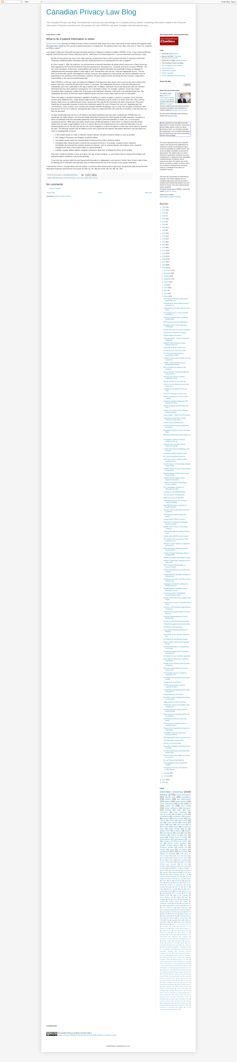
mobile (172, 988)
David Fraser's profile (169, 70)
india (178, 982)
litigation (188, 831)
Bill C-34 (188, 912)
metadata (183, 899)
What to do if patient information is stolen (177, 558)
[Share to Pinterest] (95, 175)
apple (177, 967)
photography (187, 909)
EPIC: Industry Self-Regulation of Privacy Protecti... (175, 566)
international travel (182, 862)
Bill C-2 (186, 887)
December (167, 270)
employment (176, 872)
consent (188, 972)
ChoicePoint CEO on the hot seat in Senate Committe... (175, 501)
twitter (167, 945)
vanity (178, 833)
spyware (186, 1003)
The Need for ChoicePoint (172, 682)
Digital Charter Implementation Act (181, 928)
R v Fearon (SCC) (182, 918)
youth (177, 1009)
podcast (175, 54)
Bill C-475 (186, 947)
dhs (185, 845)
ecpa (180, 976)
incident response (167, 982)
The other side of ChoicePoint (173, 740)
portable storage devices (169, 845)
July (165, 285)
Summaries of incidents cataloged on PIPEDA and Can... (176, 585)
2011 (164, 250)
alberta (167, 801)
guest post (188, 938)
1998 (164, 782)
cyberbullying (167, 833)
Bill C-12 (177, 887)
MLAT (175, 930)
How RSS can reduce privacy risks (175, 394)
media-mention (165, 839)
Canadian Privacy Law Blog (91, 12)
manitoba (185, 986)
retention (166, 818)
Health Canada (166, 930)
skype (177, 891)
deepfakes (163, 976)
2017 (164, 233)
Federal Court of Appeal (175, 957)
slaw (163, 1003)
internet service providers (177, 843)
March (166, 296)
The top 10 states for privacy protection (176, 621)
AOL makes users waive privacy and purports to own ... (176, 540)
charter (164, 880)
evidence (162, 978)
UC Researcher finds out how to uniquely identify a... (174, 686)
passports (180, 990)
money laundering (182, 988)
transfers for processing (167, 1007)
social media (165, 924)
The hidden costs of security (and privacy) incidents (175, 733)
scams (175, 1001)
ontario (86, 178)
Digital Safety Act (174, 955)
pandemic (172, 990)
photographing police (174, 909)
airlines (162, 825)
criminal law (175, 835)
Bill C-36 (164, 914)
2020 (164, 224)
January (167, 776)
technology (165, 893)
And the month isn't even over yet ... (175, 381)
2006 (164, 265)
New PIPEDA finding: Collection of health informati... (175, 506)
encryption (185, 936)
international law (164, 984)
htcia (179, 980)
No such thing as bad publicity (174, 760)
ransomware (171, 999)
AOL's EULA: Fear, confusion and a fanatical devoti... (175, 460)
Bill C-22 (185, 874)
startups (182, 943)
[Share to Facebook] (93, 175)
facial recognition (182, 860)
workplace (163, 866)
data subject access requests (180, 974)
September (168, 279)
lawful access (180, 801)
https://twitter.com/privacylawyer (170, 197)
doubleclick (173, 866)
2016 (164, 236)
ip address (177, 831)
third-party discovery (179, 1005)
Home (100, 193)
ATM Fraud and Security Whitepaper (176, 322)
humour (162, 849)
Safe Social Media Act (181, 932)
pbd (187, 990)
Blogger (127, 1046)
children (179, 920)
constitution (165, 974)
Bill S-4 (186, 893)
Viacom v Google (171, 889)
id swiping (183, 849)
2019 (164, 227)
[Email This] (86, 175)
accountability (170, 967)
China (161, 889)
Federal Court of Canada (178, 837)
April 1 (164, 947)
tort (186, 829)
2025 (164, 210)
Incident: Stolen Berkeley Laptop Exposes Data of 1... (174, 344)
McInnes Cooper (166, 104)
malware (177, 986)
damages (162, 899)
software (179, 1003)
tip (188, 1005)
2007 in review (176, 893)
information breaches (69, 178)
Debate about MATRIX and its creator (176, 536)
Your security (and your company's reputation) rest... (175, 674)
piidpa (189, 856)
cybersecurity (163, 936)
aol (161, 843)
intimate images (166, 941)
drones (175, 899)
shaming (188, 1001)
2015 (164, 239)
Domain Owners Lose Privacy (173, 694)
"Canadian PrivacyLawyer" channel (171, 57)
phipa (90, 178)
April (165, 293)
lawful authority (172, 822)
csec (186, 897)
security (169, 891)
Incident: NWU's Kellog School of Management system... (175, 363)
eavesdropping (172, 976)
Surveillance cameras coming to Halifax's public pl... (174, 440)
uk (190, 825)
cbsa (173, 920)
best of (186, 934)
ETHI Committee (186, 955)
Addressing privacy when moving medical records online (175, 419)
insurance (185, 982)
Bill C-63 (162, 949)
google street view (177, 856)
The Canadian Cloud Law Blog (172, 65)
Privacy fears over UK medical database (177, 330)
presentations (164, 816)
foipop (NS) (178, 938)
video (185, 835)
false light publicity (174, 978)
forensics (185, 978)
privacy (95, 178)
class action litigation (174, 870)
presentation (178, 941)
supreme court (186, 891)
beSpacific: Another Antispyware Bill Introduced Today (176, 402)
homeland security (166, 847)
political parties (174, 901)
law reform (188, 984)
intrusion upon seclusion (168, 864)
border (189, 878)
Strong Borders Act (166, 897)
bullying (179, 897)
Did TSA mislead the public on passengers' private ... (174, 354)
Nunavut (162, 961)
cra (166, 922)
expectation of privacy (166, 938)
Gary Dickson (183, 851)
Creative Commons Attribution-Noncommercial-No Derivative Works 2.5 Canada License (86, 1035)
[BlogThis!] (88, 175)
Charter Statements (179, 953)
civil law (168, 972)
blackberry (178, 970)
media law (163, 988)
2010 (164, 253)
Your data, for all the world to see (174, 347)
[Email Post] (82, 175)
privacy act (182, 847)
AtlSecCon (171, 947)
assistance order (186, 967)
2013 (164, 245)
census (162, 972)
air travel (184, 814)
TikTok (161, 967)
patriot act (169, 806)
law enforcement (184, 799)
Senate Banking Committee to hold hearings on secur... (175, 589)
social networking (180, 812)
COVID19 (165, 926)
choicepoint (187, 808)
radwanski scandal (165, 903)
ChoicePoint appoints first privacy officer (177, 624)
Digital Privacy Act (185, 914)
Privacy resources (168, 68)
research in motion (165, 1001)
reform (187, 999)
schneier (166, 827)
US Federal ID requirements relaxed (176, 639)
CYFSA (186, 949)
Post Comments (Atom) (63, 196)
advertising (163, 934)
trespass (180, 1007)
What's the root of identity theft (173, 498)
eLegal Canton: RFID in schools (174, 519)
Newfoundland (184, 930)
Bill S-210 (171, 949)
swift (169, 868)
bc (190, 804)
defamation (174, 936)
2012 (164, 247)
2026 (164, 207)
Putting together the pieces (172, 335)
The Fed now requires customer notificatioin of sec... (174, 377)
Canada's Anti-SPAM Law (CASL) (175, 841)
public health (184, 996)
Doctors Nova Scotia (53, 44)
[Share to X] (91, 175)
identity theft (170, 797)
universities (187, 870)
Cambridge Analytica (166, 951)
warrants (175, 827)
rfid (176, 814)
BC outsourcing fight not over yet (174, 456)
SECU (179, 965)
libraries (162, 860)
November (167, 273)
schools (181, 1001)
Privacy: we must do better (172, 743)
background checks (167, 970)
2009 (164, 256)
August (166, 282)
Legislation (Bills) (165, 959)
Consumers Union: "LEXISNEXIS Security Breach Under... (175, 594)
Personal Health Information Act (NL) (178, 961)
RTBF (161, 920)
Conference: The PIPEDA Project (175, 492)
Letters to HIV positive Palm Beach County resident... (175, 483)
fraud (181, 889)
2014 (164, 242)
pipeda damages (174, 874)
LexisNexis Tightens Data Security (175, 453)
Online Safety (166, 916)
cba (183, 882)
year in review (176, 945)
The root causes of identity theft (174, 495)
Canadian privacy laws (179, 110)
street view (169, 882)
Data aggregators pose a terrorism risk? (177, 737)
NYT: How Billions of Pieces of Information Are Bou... (174, 488)
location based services (183, 922)
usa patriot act (186, 903)
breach (177, 882)
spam (172, 849)
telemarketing (179, 839)
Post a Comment (54, 188)
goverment (172, 980)
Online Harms (186, 905)
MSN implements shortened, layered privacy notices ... (176, 549)
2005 (164, 268)
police (170, 887)
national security (165, 814)
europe (171, 820)
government (178, 880)
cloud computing (166, 804)
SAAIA (173, 965)
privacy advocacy (165, 992)
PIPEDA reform (164, 895)
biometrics (163, 835)
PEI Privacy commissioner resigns (175, 332)
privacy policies (179, 994)
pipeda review (165, 831)
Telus (167, 920)
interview (162, 909)
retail (185, 833)
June (166, 288)
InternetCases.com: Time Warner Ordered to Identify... (175, 445)
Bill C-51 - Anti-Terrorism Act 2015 (181, 924)
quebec (185, 901)
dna (169, 899)
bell (181, 934)
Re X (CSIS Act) (167, 907)
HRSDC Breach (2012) (180, 858)
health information (57, 178)
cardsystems (177, 816)
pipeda (162, 837)
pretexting (166, 858)
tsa (187, 1007)
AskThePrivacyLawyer (176, 912)
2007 (164, 262)
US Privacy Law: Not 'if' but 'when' (175, 350)
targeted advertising (165, 1005)
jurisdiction (180, 984)
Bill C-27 (178, 947)
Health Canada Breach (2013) (171, 905)
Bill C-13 (176, 868)
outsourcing (181, 825)
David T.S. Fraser (170, 191)
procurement (173, 996)
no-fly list (171, 860)
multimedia (163, 990)
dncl (170, 880)
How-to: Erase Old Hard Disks (174, 423)
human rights (187, 980)
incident (184, 822)
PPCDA (175, 916)
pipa (161, 822)
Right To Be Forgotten (180, 895)
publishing (163, 999)
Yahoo (186, 907)
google (180, 804)
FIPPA (164, 957)
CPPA (174, 926)
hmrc (171, 922)
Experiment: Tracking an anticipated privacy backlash (176, 523)
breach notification (171, 808)
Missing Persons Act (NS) (180, 959)
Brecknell (178, 949)
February (167, 773)
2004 (164, 780)
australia (188, 816)
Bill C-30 (184, 864)
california (186, 970)
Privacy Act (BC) (165, 932)
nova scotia (80, 178)
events (187, 976)
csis (189, 839)
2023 (164, 216)
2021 (164, 221)
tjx (174, 851)
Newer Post (51, 193)
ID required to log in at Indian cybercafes (177, 656)
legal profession (167, 986)
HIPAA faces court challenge (173, 627)
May (165, 290)
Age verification (186, 945)
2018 (164, 230)
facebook (168, 810)
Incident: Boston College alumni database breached (174, 479)
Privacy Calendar (167, 73)
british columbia (178, 818)
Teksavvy (186, 965)
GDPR (187, 957)
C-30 (183, 868)
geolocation (163, 980)
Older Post (148, 193)
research (176, 903)
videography (163, 1009)
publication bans (172, 943)
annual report (173, 934)
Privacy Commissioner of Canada (169, 963)
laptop (179, 810)
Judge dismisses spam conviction (175, 702)
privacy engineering (178, 992)
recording (180, 999)
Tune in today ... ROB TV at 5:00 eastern (177, 415)
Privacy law (184, 963)
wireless (171, 1009)
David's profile (172, 116)
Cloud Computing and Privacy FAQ (173, 76)
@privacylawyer (181, 60)
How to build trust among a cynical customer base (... (175, 724)
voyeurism (166, 872)
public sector (182, 820)
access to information (166, 862)
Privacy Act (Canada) (167, 854)
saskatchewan (164, 851)
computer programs (178, 972)
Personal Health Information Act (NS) (171, 876)
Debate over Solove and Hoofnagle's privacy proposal (176, 411)
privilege (162, 868)
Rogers (179, 907)
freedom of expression (175, 885)
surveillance (186, 797)
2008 (164, 259)
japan (173, 984)
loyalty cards (184, 866)
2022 (164, 219)
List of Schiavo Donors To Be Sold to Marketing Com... (176, 299)
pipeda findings (174, 829)
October (166, 276)
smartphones (170, 1003)
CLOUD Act (173, 914)
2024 (164, 213)
